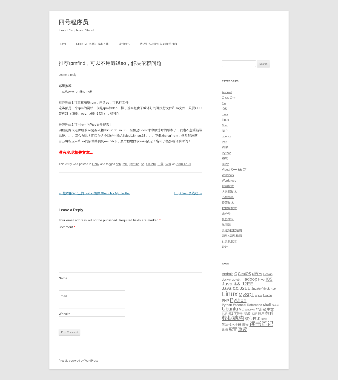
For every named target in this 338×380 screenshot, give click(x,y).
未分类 (226, 213)
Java (225, 114)
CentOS (244, 274)
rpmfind (134, 164)
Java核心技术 (261, 288)
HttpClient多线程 (188, 193)
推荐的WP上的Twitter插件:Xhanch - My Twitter (94, 193)
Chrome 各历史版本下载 (92, 44)
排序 (261, 313)
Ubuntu (151, 164)
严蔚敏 (261, 309)
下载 (160, 164)
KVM (273, 288)
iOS (224, 108)
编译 (245, 324)
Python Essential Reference (242, 305)
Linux (95, 164)
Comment (67, 227)
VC (241, 309)
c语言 (257, 273)
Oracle (267, 295)
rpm (125, 164)
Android (227, 92)
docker (226, 279)
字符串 (238, 313)
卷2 (230, 313)
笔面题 (226, 224)
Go (224, 103)
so (142, 164)
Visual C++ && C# (234, 169)
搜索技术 (228, 202)
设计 (225, 247)
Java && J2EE (237, 283)
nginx (258, 295)
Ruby (225, 164)
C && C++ (229, 97)
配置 (233, 329)
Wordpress (229, 180)
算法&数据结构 (232, 230)
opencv (227, 136)
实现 (254, 313)
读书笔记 (261, 323)
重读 (242, 329)
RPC (225, 158)
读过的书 (124, 44)
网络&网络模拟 (232, 236)
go (233, 279)
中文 (270, 309)
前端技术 (228, 186)
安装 (247, 313)
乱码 (224, 313)
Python (226, 153)
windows (250, 309)
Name (63, 278)
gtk (238, 279)
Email (63, 296)
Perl (224, 142)
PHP (225, 147)
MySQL (246, 294)
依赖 (168, 164)
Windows (228, 175)
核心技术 (253, 318)
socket (275, 305)
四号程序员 (74, 22)
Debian (267, 274)
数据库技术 (229, 208)
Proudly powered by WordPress (78, 360)
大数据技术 (229, 191)
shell (267, 304)
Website (64, 314)
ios (269, 279)
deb (118, 164)
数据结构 (233, 318)
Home (63, 44)
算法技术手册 (231, 324)
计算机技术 (229, 241)
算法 (264, 319)
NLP (225, 131)
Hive (261, 279)
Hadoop (249, 279)
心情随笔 (228, 197)
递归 (225, 329)
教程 (269, 313)
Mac (225, 125)
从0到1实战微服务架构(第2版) (158, 44)
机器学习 (228, 219)
